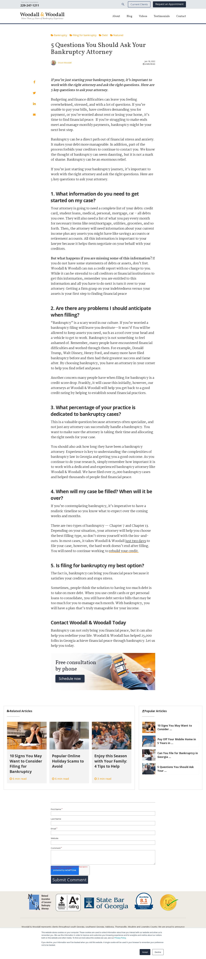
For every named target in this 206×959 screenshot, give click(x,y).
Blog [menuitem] (129, 16)
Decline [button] (158, 952)
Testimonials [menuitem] (162, 16)
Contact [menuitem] (181, 16)
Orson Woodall (64, 62)
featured (118, 35)
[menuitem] (123, 4)
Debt (104, 35)
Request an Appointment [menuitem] (169, 4)
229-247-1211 (29, 5)
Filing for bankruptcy (84, 35)
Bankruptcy (60, 35)
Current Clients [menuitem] (139, 4)
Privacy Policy (120, 937)
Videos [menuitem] (143, 16)
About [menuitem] (116, 16)
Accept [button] (145, 952)
